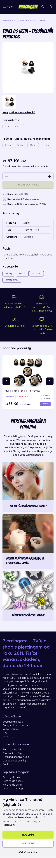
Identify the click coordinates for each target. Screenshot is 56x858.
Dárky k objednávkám (15, 725)
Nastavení (28, 843)
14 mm (46, 145)
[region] (28, 102)
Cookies (7, 764)
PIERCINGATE (28, 7)
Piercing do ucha (12, 784)
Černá (18, 126)
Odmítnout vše (28, 852)
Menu (10, 7)
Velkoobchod (10, 729)
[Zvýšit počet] (49, 176)
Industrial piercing (12, 788)
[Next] (50, 381)
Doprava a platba (12, 721)
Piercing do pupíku (12, 781)
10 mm (20, 145)
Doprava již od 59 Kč (17, 194)
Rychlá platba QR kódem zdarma (23, 199)
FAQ (4, 733)
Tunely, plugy (12, 280)
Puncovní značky (12, 753)
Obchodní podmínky (14, 760)
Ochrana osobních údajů (16, 757)
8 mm (8, 145)
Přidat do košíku (28, 184)
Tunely (9, 273)
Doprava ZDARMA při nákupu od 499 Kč (26, 204)
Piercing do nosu (11, 777)
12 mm (33, 145)
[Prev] (6, 381)
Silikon (22, 273)
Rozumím (28, 834)
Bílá (7, 126)
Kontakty (7, 736)
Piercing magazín (12, 749)
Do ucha (36, 273)
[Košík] (50, 7)
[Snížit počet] (6, 176)
